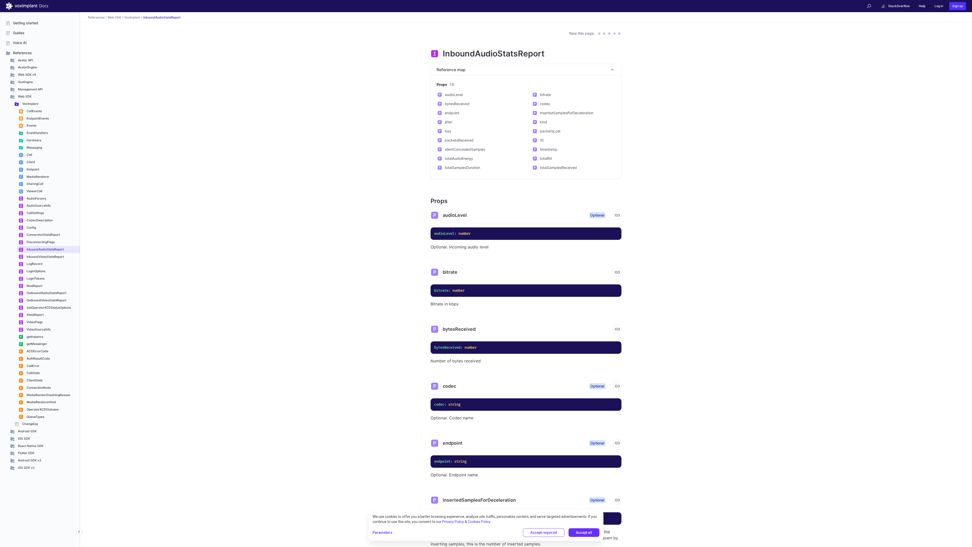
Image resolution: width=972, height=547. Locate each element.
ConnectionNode (38, 387)
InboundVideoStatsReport (45, 257)
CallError (32, 366)
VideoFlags (34, 322)
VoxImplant (30, 104)
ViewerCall (34, 191)
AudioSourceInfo (38, 205)
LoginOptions (35, 271)
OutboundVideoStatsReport (46, 300)
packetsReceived (459, 140)
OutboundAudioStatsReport (46, 293)
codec (545, 104)
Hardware (33, 140)
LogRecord (34, 264)
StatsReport (35, 315)
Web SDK (24, 96)
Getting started (25, 23)
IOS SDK (23, 438)
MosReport (34, 286)
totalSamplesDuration (462, 167)
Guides (19, 33)
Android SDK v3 (29, 460)
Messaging (34, 147)
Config (31, 227)
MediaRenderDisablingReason (48, 395)
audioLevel (454, 94)
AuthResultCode (38, 358)
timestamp (548, 149)
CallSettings (35, 213)
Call (29, 155)
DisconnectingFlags (40, 242)
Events (31, 125)
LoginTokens (35, 278)
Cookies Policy (479, 522)
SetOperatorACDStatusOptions (48, 307)
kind (543, 122)
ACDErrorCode (37, 351)
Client (30, 162)
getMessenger (36, 344)
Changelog (30, 424)
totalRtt (546, 158)
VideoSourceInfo (38, 329)
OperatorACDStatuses (42, 409)
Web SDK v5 (26, 74)
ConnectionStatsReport (43, 235)
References (22, 53)
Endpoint (32, 169)
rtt (542, 140)
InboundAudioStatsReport (45, 249)
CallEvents (34, 111)
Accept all (584, 533)
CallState (33, 373)
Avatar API (25, 60)
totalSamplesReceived (558, 167)
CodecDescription (39, 220)
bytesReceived (457, 104)
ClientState (34, 380)
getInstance (34, 337)
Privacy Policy (453, 522)
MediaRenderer (37, 177)
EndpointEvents (37, 118)
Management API (30, 89)
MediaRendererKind (41, 402)
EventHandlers (37, 133)
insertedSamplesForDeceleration (566, 113)
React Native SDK (30, 446)
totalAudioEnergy (459, 158)
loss (448, 131)
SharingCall (34, 184)
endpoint (452, 113)
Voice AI (20, 43)
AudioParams (36, 198)
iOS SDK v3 (26, 468)
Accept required (543, 533)
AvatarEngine (27, 67)
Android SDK (27, 431)
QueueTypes (35, 417)
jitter (448, 122)
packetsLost (550, 131)
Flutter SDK (25, 453)
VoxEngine (25, 82)
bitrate (545, 94)
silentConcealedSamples (465, 149)
